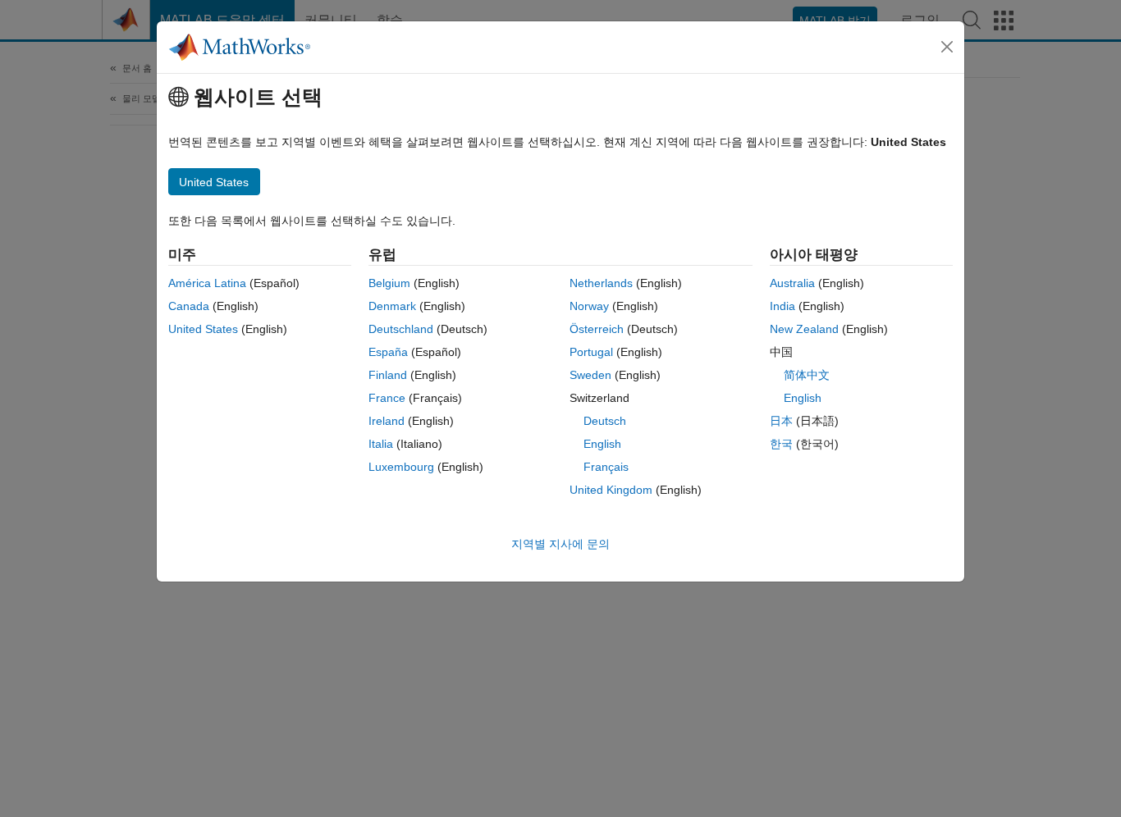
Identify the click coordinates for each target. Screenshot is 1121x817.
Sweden (590, 374)
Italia (380, 443)
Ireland (386, 420)
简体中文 (807, 374)
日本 (781, 420)
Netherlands (601, 283)
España (388, 351)
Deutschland (400, 328)
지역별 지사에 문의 (560, 543)
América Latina (207, 283)
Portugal (591, 351)
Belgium (389, 283)
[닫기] (947, 46)
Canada (188, 306)
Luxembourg (401, 466)
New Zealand (804, 328)
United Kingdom (611, 489)
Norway (589, 306)
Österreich (597, 328)
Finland (387, 374)
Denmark (392, 306)
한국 (781, 443)
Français (606, 466)
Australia (792, 283)
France (386, 397)
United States (203, 328)
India (782, 306)
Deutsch (604, 420)
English (602, 443)
